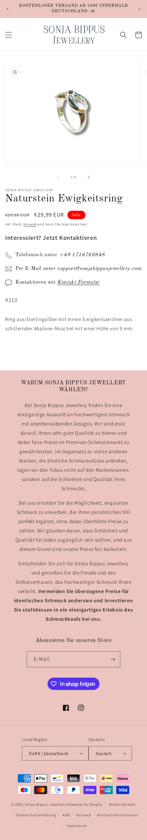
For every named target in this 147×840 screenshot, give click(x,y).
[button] (8, 34)
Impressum (76, 825)
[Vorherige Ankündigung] (7, 8)
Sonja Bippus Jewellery (45, 804)
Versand (29, 224)
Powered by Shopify (85, 804)
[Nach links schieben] (58, 177)
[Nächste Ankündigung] (139, 8)
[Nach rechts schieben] (88, 177)
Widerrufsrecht (122, 804)
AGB (66, 815)
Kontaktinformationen (117, 815)
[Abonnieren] (112, 659)
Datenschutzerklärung (36, 815)
